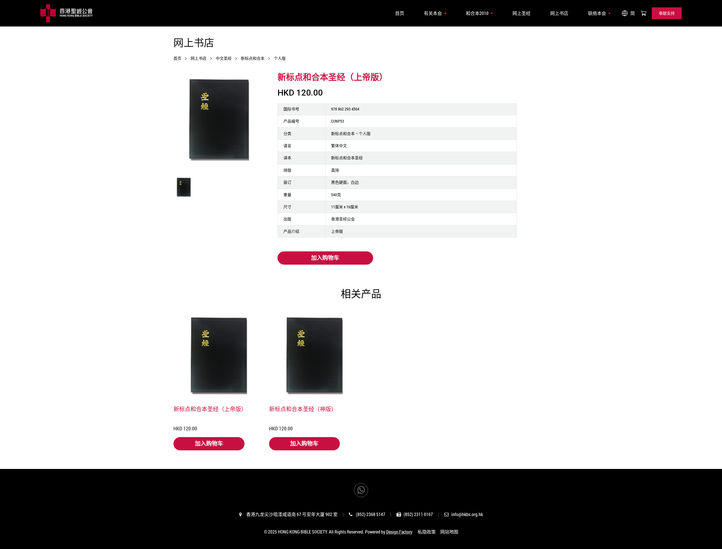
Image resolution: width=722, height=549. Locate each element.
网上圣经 (521, 13)
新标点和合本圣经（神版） (303, 409)
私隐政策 (427, 532)
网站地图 (449, 532)
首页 (399, 13)
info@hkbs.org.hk (467, 514)
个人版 (280, 58)
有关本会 (433, 13)
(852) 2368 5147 (370, 514)
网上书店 (559, 13)
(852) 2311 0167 (418, 514)
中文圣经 (224, 58)
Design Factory (399, 532)
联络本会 (597, 13)
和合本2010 (477, 13)
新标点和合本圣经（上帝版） (210, 409)
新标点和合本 (253, 58)
